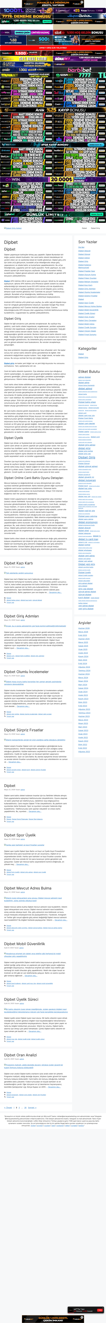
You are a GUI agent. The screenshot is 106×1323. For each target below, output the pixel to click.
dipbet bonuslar (93, 408)
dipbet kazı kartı (26, 600)
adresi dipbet (84, 377)
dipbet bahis (82, 394)
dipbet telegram (84, 533)
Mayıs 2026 (83, 632)
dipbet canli (82, 413)
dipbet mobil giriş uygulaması (86, 502)
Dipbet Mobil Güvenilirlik (24, 944)
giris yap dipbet (85, 589)
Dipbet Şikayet (84, 251)
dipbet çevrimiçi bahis (85, 567)
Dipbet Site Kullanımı (36, 819)
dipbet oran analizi (25, 1095)
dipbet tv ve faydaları (94, 542)
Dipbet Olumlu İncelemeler (26, 672)
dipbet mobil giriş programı (85, 499)
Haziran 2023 (84, 716)
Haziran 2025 (84, 639)
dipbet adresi (85, 388)
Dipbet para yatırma (87, 516)
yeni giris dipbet (85, 608)
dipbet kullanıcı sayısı (84, 494)
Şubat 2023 (83, 730)
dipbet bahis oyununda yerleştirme (87, 397)
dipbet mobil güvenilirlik (45, 983)
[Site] (26, 81)
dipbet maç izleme (96, 496)
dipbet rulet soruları (45, 714)
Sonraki (32, 1108)
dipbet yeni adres (86, 555)
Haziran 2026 (84, 628)
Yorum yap (10, 602)
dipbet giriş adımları (37, 656)
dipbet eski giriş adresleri (85, 442)
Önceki (8, 1108)
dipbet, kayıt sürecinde (84, 380)
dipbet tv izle (82, 542)
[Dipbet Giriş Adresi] (13, 228)
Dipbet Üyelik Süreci (21, 999)
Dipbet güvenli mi (84, 474)
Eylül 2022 (82, 748)
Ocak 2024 (82, 692)
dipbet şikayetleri (84, 581)
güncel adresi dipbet (87, 592)
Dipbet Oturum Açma (87, 275)
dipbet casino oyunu (95, 432)
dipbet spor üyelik (40, 872)
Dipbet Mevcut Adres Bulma (27, 888)
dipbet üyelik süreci (38, 1039)
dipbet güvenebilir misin (84, 469)
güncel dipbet (37, 600)
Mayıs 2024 (83, 678)
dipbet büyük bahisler (91, 410)
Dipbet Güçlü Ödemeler (20, 819)
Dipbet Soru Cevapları (87, 320)
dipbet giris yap (84, 454)
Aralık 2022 (83, 737)
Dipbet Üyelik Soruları (87, 327)
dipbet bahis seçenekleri (84, 399)
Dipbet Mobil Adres (86, 324)
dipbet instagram (12, 1095)
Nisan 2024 (83, 681)
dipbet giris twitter (13, 714)
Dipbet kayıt (83, 486)
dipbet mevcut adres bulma (52, 928)
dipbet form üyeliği (13, 872)
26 (25, 1108)
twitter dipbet (83, 603)
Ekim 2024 (82, 660)
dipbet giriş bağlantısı (84, 461)
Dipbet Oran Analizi (20, 1055)
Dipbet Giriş (95, 228)
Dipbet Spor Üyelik (20, 835)
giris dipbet (82, 586)
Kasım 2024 (83, 656)
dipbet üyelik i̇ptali (24, 1039)
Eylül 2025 (82, 635)
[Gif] (53, 110)
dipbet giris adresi (26, 872)
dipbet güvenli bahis (83, 472)
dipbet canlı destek (86, 423)
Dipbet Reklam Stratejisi (88, 282)
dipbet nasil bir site (86, 511)
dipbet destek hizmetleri (84, 439)
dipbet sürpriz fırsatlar (38, 770)
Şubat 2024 (83, 688)
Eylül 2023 (82, 706)
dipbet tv (97, 536)
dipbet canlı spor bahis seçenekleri (87, 429)
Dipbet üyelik (84, 572)
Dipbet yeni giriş (86, 564)
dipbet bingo (93, 405)
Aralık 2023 (83, 695)
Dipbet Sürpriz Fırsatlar (23, 730)
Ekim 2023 (82, 702)
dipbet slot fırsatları (39, 1095)
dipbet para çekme (85, 519)
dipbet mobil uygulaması (86, 504)
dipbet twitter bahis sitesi (85, 547)
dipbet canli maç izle (29, 983)
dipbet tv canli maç (88, 539)
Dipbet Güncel (84, 254)
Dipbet (84, 228)
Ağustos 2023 (84, 709)
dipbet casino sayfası (84, 437)
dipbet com (10, 656)
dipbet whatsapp (85, 550)
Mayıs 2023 (83, 720)
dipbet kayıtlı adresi (94, 486)
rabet (53, 1126)
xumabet (74, 1126)
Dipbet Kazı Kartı (18, 563)
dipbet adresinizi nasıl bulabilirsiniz (87, 391)
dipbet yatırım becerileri (84, 553)
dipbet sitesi (83, 531)
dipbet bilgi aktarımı (83, 405)
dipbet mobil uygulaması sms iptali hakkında (87, 507)
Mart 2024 (82, 685)
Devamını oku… (55, 592)
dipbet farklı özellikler (22, 656)
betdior (81, 1126)
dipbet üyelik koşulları (85, 575)
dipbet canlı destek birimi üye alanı (87, 426)
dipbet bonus (82, 408)
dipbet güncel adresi (35, 928)
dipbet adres (83, 383)
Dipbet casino (83, 432)
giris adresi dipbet (85, 583)
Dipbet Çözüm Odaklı (87, 331)
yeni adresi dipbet (86, 606)
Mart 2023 (82, 727)
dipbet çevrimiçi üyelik (84, 570)
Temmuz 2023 (84, 713)
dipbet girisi (84, 448)
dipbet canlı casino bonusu (85, 421)
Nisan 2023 (83, 723)
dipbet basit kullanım (14, 983)
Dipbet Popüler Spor (86, 271)
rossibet (47, 1126)
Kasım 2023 (83, 699)
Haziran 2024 (84, 674)
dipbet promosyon (88, 522)
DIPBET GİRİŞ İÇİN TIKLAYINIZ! (53, 48)
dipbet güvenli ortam (14, 770)
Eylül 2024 (82, 663)
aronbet (40, 1126)
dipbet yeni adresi (84, 558)
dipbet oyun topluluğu (84, 513)
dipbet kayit (26, 770)
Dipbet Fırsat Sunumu (87, 335)
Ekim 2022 (82, 745)
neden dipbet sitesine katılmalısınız (87, 600)
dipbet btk (81, 410)
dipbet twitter (84, 545)
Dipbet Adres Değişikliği (86, 385)
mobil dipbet (95, 598)
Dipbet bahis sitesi (87, 402)
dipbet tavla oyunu (95, 531)
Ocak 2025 (82, 649)
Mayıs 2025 (83, 642)
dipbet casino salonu (83, 434)
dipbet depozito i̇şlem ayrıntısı (17, 928)
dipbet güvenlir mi (86, 477)
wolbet (33, 1126)
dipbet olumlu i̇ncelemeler (28, 714)
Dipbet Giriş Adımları (21, 616)
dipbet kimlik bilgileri (84, 491)
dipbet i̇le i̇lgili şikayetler (85, 483)
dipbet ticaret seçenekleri (85, 536)
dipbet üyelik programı (84, 578)
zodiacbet (60, 1126)
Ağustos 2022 (84, 752)
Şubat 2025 (83, 646)
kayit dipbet (84, 597)
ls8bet (67, 1126)
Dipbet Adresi (84, 258)
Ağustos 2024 (84, 667)
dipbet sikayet (84, 528)
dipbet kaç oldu (85, 488)
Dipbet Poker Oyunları (87, 278)
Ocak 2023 (82, 734)
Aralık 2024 (83, 653)
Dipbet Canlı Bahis (85, 418)
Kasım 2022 (83, 741)
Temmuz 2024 (84, 671)
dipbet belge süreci (13, 600)
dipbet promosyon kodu (86, 525)
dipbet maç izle (12, 1039)
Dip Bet (81, 247)
